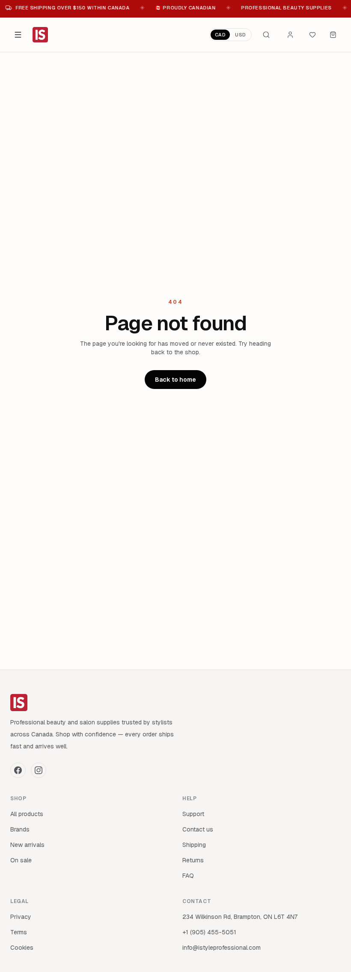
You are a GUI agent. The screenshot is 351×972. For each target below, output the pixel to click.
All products (26, 814)
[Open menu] (18, 34)
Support (193, 814)
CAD (220, 35)
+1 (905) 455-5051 (209, 932)
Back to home (175, 379)
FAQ (188, 875)
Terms (18, 932)
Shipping (194, 845)
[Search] (266, 34)
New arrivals (27, 845)
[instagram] (38, 770)
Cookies (21, 947)
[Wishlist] (312, 34)
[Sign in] (290, 34)
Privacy (20, 917)
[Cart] (333, 34)
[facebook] (18, 770)
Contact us (197, 829)
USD (240, 35)
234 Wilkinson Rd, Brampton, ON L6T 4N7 (239, 917)
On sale (21, 860)
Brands (20, 829)
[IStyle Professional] (40, 34)
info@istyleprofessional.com (221, 947)
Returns (193, 860)
